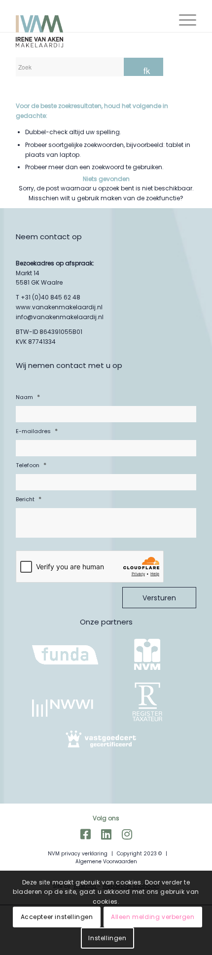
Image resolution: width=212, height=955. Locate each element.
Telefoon (31, 465)
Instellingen (107, 938)
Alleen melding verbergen (152, 917)
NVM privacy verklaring (77, 853)
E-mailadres (37, 431)
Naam (28, 397)
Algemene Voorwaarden (106, 861)
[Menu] (182, 19)
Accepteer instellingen (57, 917)
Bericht (28, 499)
